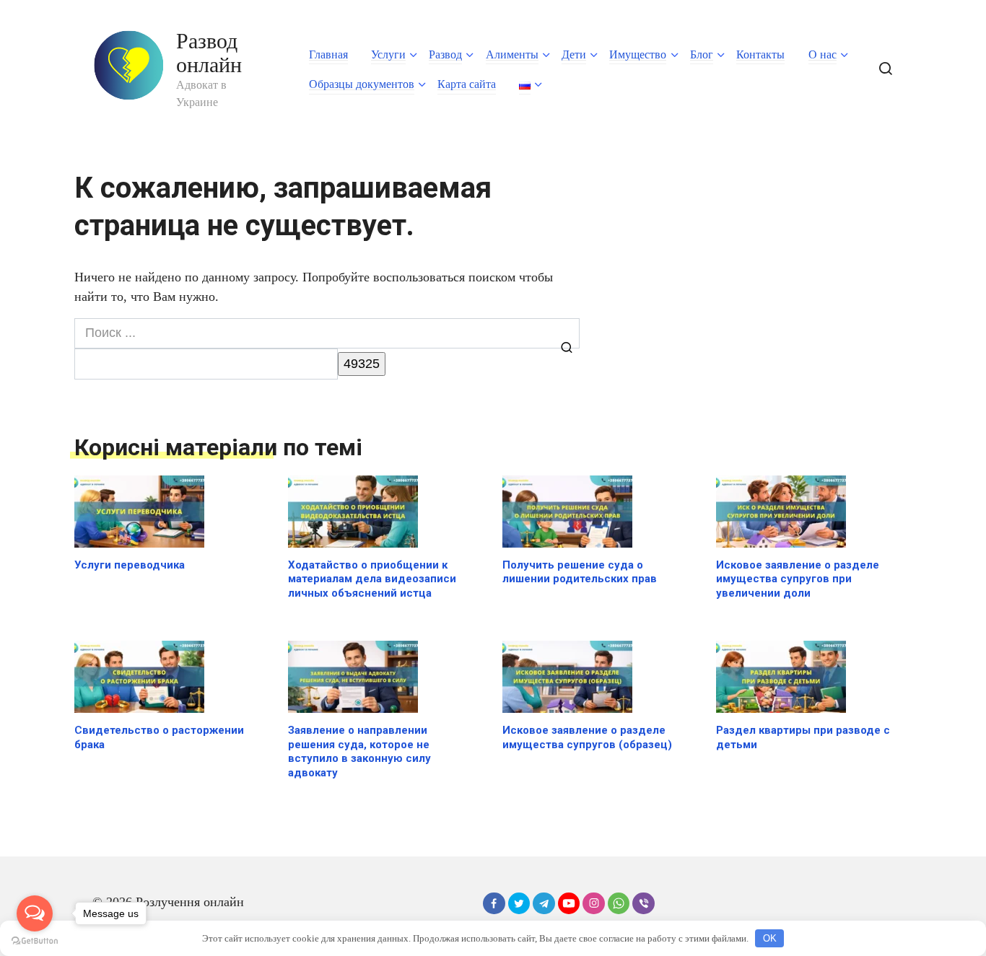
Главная (328, 54)
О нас (822, 54)
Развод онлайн (209, 52)
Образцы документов (361, 84)
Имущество (637, 54)
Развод (445, 54)
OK (770, 938)
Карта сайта (466, 84)
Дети (574, 54)
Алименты (512, 54)
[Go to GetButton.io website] (35, 941)
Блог (701, 54)
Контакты (760, 54)
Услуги (388, 54)
